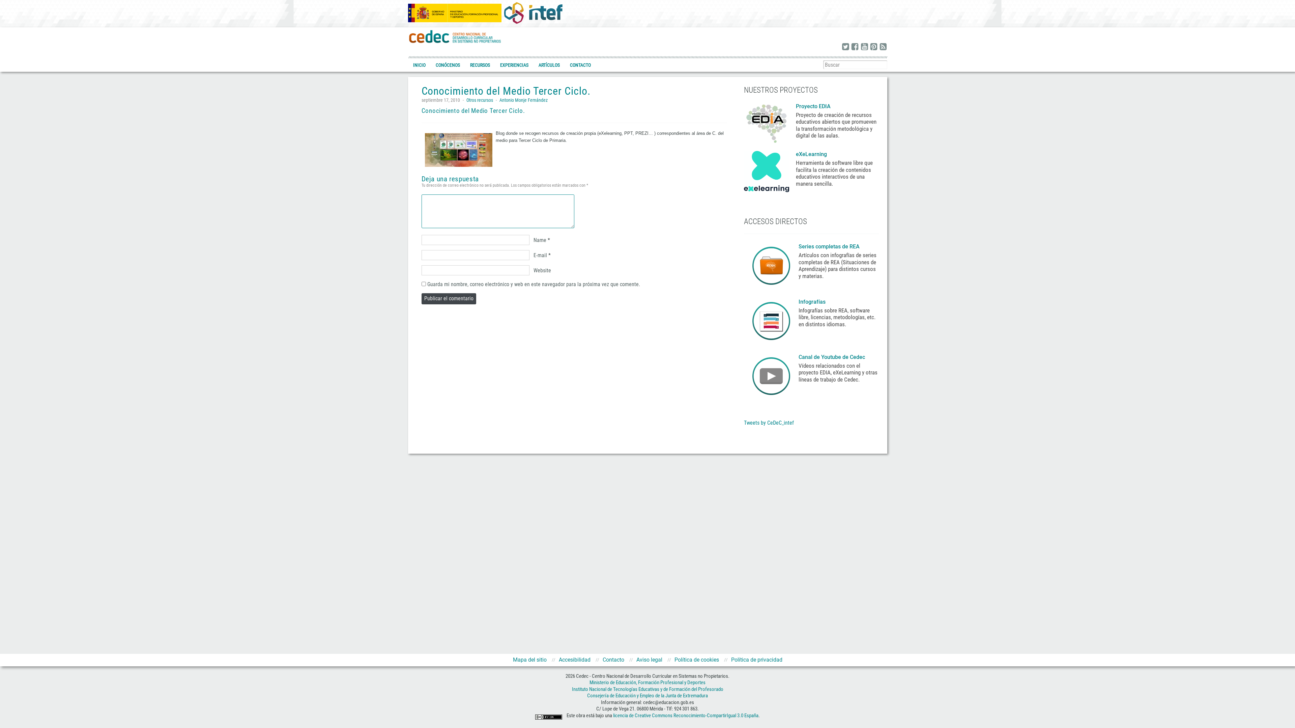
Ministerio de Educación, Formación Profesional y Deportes (647, 682)
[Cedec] (455, 36)
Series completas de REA (830, 246)
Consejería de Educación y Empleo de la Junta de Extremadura (647, 696)
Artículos (549, 65)
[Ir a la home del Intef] (533, 13)
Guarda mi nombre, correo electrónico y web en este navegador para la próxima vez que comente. (533, 284)
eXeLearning (811, 154)
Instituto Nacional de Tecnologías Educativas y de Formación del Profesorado (647, 689)
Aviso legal (649, 660)
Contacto (580, 65)
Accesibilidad (575, 660)
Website (542, 270)
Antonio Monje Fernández (523, 100)
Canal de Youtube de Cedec (832, 357)
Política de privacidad (756, 660)
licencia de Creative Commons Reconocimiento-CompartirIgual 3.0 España (685, 715)
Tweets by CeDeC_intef (769, 423)
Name (540, 240)
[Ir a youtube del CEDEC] (864, 47)
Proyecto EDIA (813, 106)
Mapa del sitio (530, 660)
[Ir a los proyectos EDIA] (766, 122)
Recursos (480, 65)
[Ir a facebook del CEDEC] (855, 47)
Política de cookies (696, 660)
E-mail (540, 255)
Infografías (813, 302)
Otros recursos (479, 100)
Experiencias (514, 65)
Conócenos (448, 65)
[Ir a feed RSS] (883, 47)
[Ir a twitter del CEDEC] (845, 47)
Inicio (419, 65)
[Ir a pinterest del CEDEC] (874, 47)
